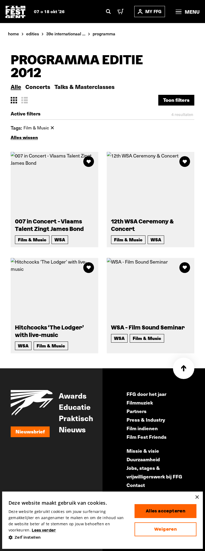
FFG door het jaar (146, 394)
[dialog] (102, 520)
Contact (136, 485)
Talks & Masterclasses (84, 86)
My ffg (153, 11)
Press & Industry (146, 419)
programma (104, 33)
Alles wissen (24, 137)
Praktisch (76, 418)
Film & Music (32, 239)
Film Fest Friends (147, 436)
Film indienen (142, 428)
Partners (137, 411)
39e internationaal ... (65, 33)
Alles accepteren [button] (165, 510)
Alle (16, 86)
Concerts (37, 86)
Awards (72, 395)
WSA (59, 239)
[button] (67, 537)
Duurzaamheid (143, 459)
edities (32, 33)
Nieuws (72, 429)
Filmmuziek (140, 402)
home (13, 33)
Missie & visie (143, 450)
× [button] (197, 497)
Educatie (74, 406)
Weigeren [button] (165, 529)
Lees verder (44, 530)
